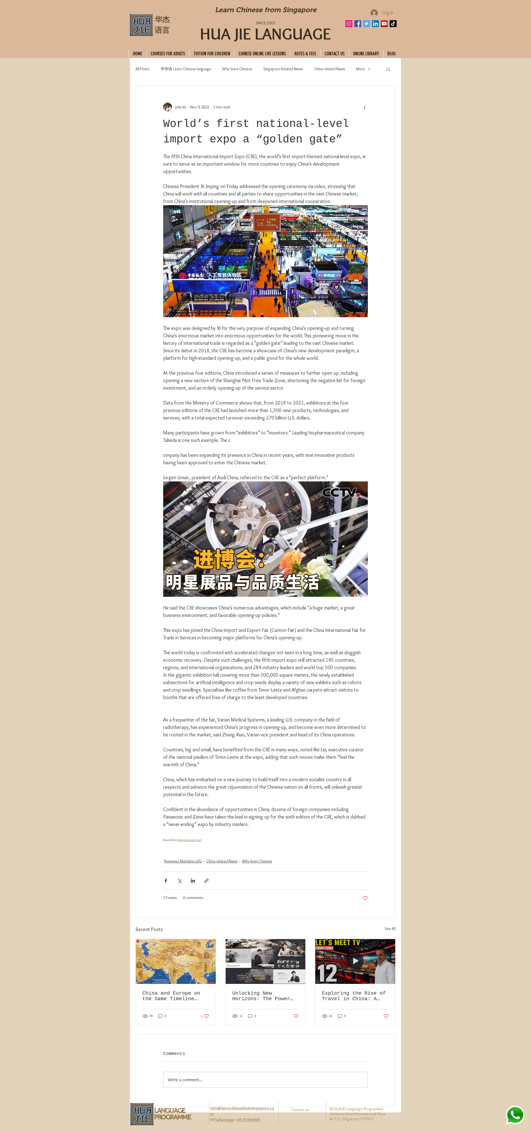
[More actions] (364, 107)
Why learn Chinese (237, 68)
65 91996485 (249, 1119)
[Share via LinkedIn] (193, 880)
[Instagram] (348, 23)
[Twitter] (366, 23)
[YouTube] (384, 23)
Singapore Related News (283, 68)
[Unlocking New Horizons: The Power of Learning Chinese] (266, 961)
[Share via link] (206, 880)
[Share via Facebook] (165, 880)
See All (390, 928)
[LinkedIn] (375, 23)
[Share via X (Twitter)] (179, 880)
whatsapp (225, 1119)
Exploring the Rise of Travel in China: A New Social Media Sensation (354, 996)
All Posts (143, 68)
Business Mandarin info (183, 861)
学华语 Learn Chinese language (186, 68)
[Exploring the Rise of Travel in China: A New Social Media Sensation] (355, 961)
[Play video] (265, 538)
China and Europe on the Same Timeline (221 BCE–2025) (171, 996)
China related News (329, 68)
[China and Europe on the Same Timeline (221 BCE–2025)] (176, 961)
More (360, 68)
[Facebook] (357, 23)
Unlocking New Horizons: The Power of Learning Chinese (261, 996)
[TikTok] (393, 23)
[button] (388, 69)
